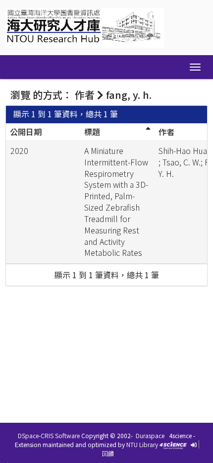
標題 (92, 132)
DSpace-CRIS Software (49, 435)
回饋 (108, 453)
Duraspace (150, 435)
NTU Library (142, 444)
